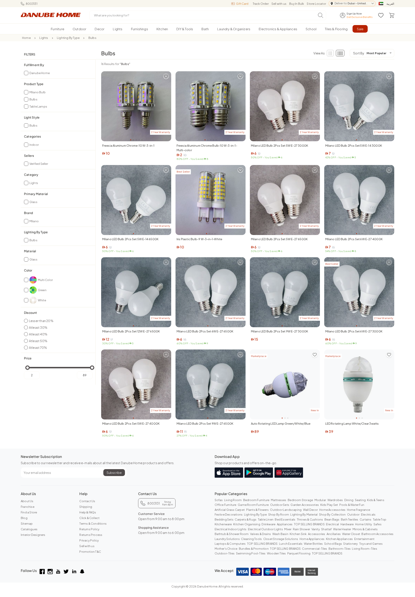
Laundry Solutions (227, 539)
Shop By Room (278, 514)
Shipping (85, 506)
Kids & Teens (375, 500)
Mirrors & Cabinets (365, 529)
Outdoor (353, 514)
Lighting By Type (68, 38)
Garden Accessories (304, 504)
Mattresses (278, 500)
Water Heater (342, 529)
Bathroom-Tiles (340, 548)
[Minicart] (391, 15)
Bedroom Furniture (256, 500)
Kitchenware (223, 524)
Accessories (316, 534)
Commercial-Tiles (314, 548)
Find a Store (29, 512)
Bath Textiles (349, 519)
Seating (360, 500)
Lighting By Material (304, 514)
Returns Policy (89, 529)
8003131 (31, 3)
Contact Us (87, 501)
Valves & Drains (260, 534)
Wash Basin (280, 534)
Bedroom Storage (300, 500)
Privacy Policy (89, 540)
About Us (27, 501)
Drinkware (268, 524)
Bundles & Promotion (254, 548)
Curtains (366, 519)
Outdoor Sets (279, 504)
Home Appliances (312, 539)
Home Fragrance (358, 509)
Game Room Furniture (253, 504)
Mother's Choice (226, 548)
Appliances (285, 524)
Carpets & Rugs (245, 519)
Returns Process (90, 535)
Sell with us (278, 3)
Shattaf (326, 529)
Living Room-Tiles (364, 548)
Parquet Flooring (298, 553)
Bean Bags (332, 519)
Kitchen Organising (246, 524)
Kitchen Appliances (339, 539)
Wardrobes (335, 500)
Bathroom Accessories (377, 534)
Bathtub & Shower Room (232, 534)
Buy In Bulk (296, 3)
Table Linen (265, 519)
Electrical (332, 524)
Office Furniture (225, 504)
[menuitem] (58, 29)
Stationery (350, 543)
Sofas (219, 500)
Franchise (27, 506)
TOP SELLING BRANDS (309, 524)
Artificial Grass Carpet (230, 509)
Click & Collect (89, 518)
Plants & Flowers (257, 509)
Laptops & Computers (230, 543)
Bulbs (92, 38)
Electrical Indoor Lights (231, 529)
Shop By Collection (332, 514)
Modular (320, 500)
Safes (377, 524)
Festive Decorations (229, 514)
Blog (24, 518)
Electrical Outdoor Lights (265, 529)
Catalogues (29, 529)
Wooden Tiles (276, 553)
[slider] (27, 367)
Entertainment (364, 539)
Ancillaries (334, 534)
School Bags (333, 543)
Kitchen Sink (298, 534)
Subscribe (114, 473)
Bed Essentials (285, 519)
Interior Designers (33, 535)
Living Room (233, 500)
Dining (348, 500)
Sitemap (27, 523)
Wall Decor (310, 509)
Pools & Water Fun (351, 504)
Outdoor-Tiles (225, 553)
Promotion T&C (90, 551)
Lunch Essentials (290, 543)
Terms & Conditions (93, 523)
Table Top (379, 519)
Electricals (368, 514)
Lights (43, 38)
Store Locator (316, 3)
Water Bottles (313, 543)
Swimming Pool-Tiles (251, 553)
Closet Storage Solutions (280, 539)
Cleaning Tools (251, 539)
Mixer (287, 529)
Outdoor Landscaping (286, 509)
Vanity (315, 529)
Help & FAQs (87, 512)
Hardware (347, 524)
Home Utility (363, 524)
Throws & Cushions (310, 519)
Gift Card (242, 3)
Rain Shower (301, 529)
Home (26, 38)
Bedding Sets (224, 519)
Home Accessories (332, 509)
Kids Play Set (329, 504)
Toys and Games (371, 543)
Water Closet (351, 534)
